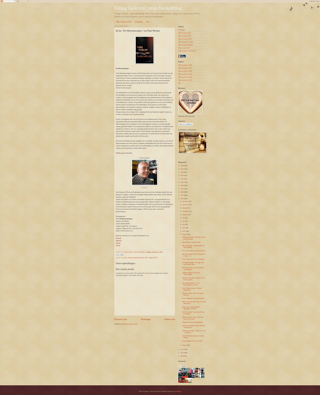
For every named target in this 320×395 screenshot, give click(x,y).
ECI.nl (118, 245)
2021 (182, 182)
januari (184, 345)
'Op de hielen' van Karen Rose (191, 242)
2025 (182, 169)
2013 (182, 356)
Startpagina (139, 22)
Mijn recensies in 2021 (185, 80)
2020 (182, 185)
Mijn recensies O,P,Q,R (185, 45)
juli (183, 218)
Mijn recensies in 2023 (185, 74)
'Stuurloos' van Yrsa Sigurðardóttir (192, 322)
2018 (182, 192)
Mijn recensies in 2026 (185, 65)
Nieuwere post (120, 319)
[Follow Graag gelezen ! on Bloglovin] (185, 125)
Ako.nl (118, 243)
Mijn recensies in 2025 (124, 22)
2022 (182, 179)
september (185, 211)
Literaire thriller (133, 257)
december (185, 201)
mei (183, 224)
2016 (182, 198)
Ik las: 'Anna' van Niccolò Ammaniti (193, 259)
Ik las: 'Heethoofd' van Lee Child (192, 341)
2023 (182, 175)
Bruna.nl (119, 240)
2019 (182, 189)
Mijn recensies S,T (184, 48)
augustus (185, 214)
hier (122, 153)
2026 (182, 165)
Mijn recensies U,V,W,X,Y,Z (187, 51)
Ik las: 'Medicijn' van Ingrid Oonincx (193, 298)
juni (183, 221)
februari (185, 234)
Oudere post (169, 319)
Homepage (145, 319)
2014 (182, 353)
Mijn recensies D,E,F (184, 36)
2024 (182, 172)
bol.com (118, 238)
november (185, 204)
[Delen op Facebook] (121, 255)
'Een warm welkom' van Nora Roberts (193, 250)
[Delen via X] (120, 255)
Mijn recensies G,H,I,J (185, 39)
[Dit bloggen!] (118, 255)
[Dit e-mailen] (117, 255)
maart (184, 231)
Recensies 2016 (143, 257)
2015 (182, 349)
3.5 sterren (124, 257)
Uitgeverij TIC (153, 257)
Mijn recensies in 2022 (185, 77)
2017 (182, 195)
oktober (185, 208)
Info (147, 22)
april (184, 228)
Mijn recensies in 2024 (185, 71)
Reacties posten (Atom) (131, 324)
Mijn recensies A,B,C (184, 33)
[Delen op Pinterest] (123, 255)
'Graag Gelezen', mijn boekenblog (148, 7)
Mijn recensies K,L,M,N (185, 42)
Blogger (178, 391)
